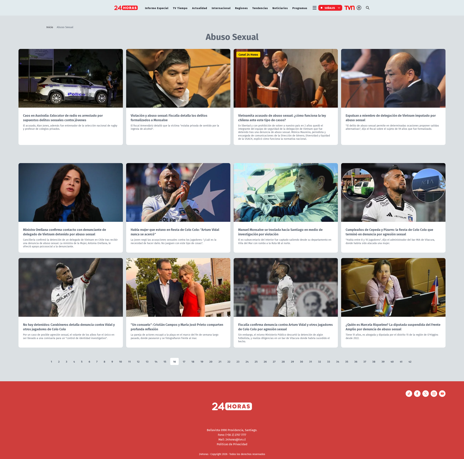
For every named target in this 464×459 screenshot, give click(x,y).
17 (184, 361)
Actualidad (199, 8)
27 (274, 361)
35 (346, 361)
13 (147, 361)
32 (319, 361)
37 (364, 361)
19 (201, 361)
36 (355, 361)
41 (401, 361)
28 (283, 361)
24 (247, 361)
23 (238, 361)
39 (383, 361)
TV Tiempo (180, 8)
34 (337, 361)
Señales (330, 8)
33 (328, 361)
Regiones (241, 8)
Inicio (49, 27)
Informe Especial (156, 8)
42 (410, 361)
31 (310, 361)
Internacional (221, 8)
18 (192, 361)
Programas (299, 8)
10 (120, 361)
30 (301, 361)
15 (164, 361)
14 (156, 361)
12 (138, 361)
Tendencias (260, 8)
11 (129, 361)
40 (392, 361)
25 (256, 361)
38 (373, 361)
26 (265, 361)
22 (228, 361)
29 (292, 361)
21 (220, 361)
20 (210, 361)
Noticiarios (280, 8)
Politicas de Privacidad (232, 444)
